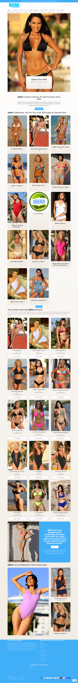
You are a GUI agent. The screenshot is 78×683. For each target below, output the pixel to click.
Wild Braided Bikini (61, 350)
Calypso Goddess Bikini (39, 389)
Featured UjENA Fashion (39, 149)
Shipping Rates (43, 659)
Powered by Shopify (18, 682)
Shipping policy (36, 682)
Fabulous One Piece (60, 471)
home (41, 643)
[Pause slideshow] (43, 93)
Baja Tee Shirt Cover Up (39, 350)
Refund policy (25, 682)
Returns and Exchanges (45, 655)
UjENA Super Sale (38, 185)
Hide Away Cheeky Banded (61, 512)
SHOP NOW (39, 108)
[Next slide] (40, 93)
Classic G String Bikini (17, 430)
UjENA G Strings (16, 186)
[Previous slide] (35, 93)
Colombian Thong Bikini (39, 432)
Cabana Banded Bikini (17, 391)
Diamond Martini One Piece (17, 471)
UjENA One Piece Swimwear (17, 226)
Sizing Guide (42, 649)
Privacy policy (30, 682)
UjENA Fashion (12, 682)
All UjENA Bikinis (16, 149)
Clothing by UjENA (16, 261)
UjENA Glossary (43, 653)
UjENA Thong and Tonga (60, 147)
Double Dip (39, 471)
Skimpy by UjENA (38, 261)
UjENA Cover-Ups (16, 302)
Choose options (17, 356)
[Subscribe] (48, 668)
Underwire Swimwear (38, 300)
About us (42, 647)
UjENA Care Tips (43, 651)
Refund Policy (43, 661)
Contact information (43, 682)
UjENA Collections (43, 645)
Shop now (55, 546)
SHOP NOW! (52, 85)
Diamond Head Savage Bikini (60, 432)
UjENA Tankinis (60, 223)
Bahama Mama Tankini (61, 598)
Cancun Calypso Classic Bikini (61, 390)
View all (39, 306)
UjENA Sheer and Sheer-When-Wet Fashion (60, 264)
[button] (64, 5)
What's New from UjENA (60, 187)
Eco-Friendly (38, 214)
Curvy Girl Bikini (17, 350)
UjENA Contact (43, 657)
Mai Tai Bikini (17, 512)
